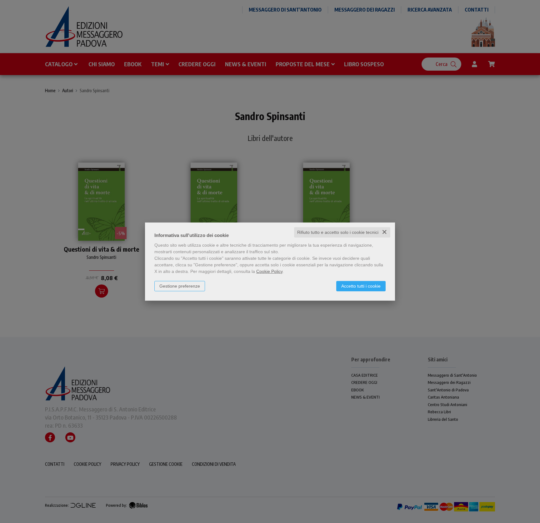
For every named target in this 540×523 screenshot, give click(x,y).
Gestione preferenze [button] (179, 286)
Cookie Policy (269, 271)
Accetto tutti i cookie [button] (361, 286)
